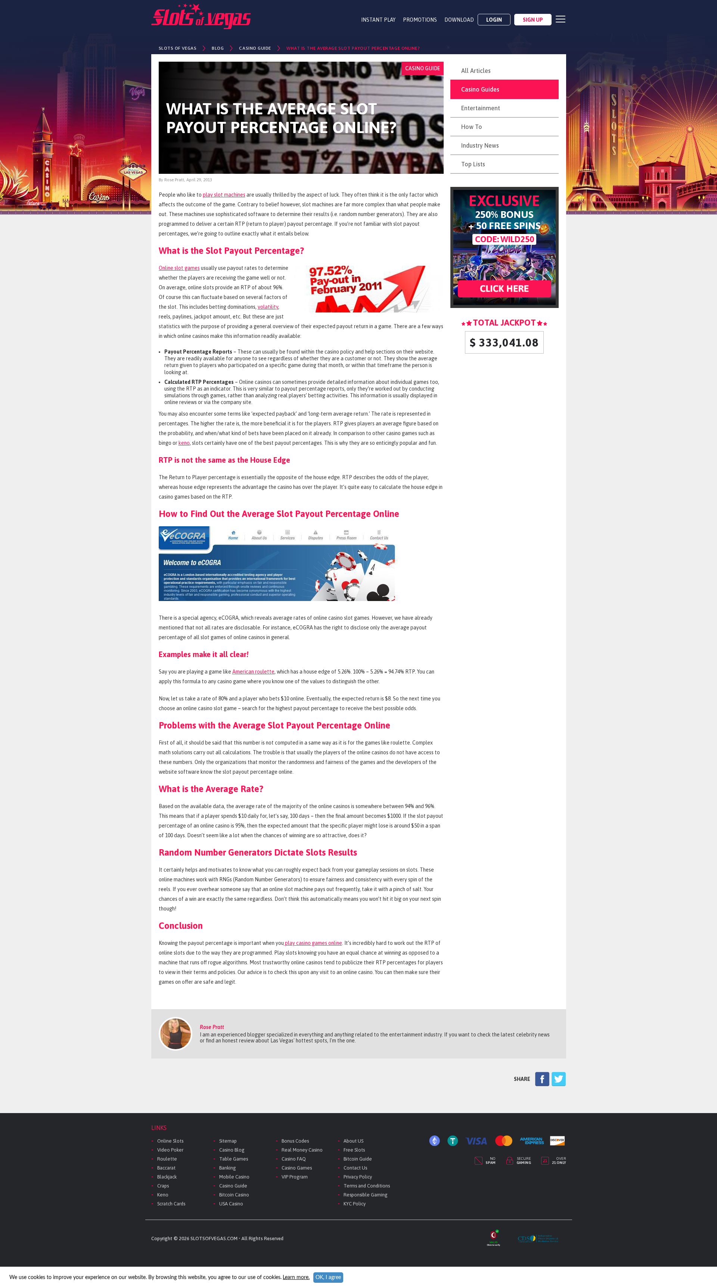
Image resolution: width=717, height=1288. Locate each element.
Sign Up (533, 20)
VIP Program (295, 1177)
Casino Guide (233, 1186)
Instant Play (378, 20)
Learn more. (296, 1277)
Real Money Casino (302, 1150)
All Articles (476, 70)
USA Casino (231, 1204)
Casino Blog (232, 1150)
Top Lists (473, 164)
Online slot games (179, 268)
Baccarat (166, 1168)
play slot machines (224, 195)
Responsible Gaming (366, 1195)
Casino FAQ (294, 1159)
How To (471, 126)
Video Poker (170, 1150)
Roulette (167, 1159)
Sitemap (228, 1141)
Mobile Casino (234, 1177)
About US (353, 1141)
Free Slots (354, 1150)
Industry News (480, 145)
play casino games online (313, 943)
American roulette (253, 672)
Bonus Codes (295, 1141)
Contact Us (355, 1168)
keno (184, 443)
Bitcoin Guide (358, 1159)
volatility (268, 307)
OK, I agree (328, 1277)
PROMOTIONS (420, 20)
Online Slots (170, 1141)
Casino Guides (480, 89)
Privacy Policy (358, 1177)
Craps (163, 1186)
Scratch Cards (171, 1204)
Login (494, 20)
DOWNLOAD (459, 20)
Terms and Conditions (367, 1186)
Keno (162, 1195)
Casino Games (297, 1168)
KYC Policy (355, 1204)
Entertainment (480, 108)
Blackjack (167, 1177)
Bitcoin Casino (234, 1195)
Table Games (233, 1159)
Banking (227, 1168)
